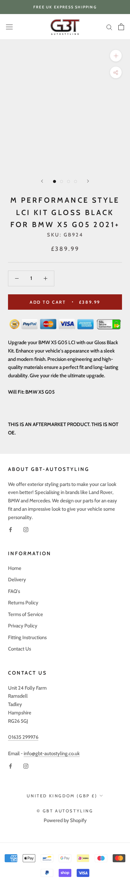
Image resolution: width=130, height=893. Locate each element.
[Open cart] (121, 26)
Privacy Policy (22, 626)
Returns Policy (23, 603)
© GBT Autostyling (65, 810)
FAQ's (14, 591)
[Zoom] (116, 56)
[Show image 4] (75, 181)
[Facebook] (10, 529)
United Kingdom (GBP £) (62, 795)
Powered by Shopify (65, 820)
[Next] (88, 181)
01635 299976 (23, 737)
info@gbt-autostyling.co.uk (52, 754)
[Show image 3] (68, 181)
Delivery (17, 580)
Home (14, 568)
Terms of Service (25, 614)
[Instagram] (25, 529)
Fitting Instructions (27, 637)
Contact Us (19, 649)
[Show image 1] (54, 181)
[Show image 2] (61, 181)
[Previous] (42, 181)
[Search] (109, 27)
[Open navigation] (9, 27)
